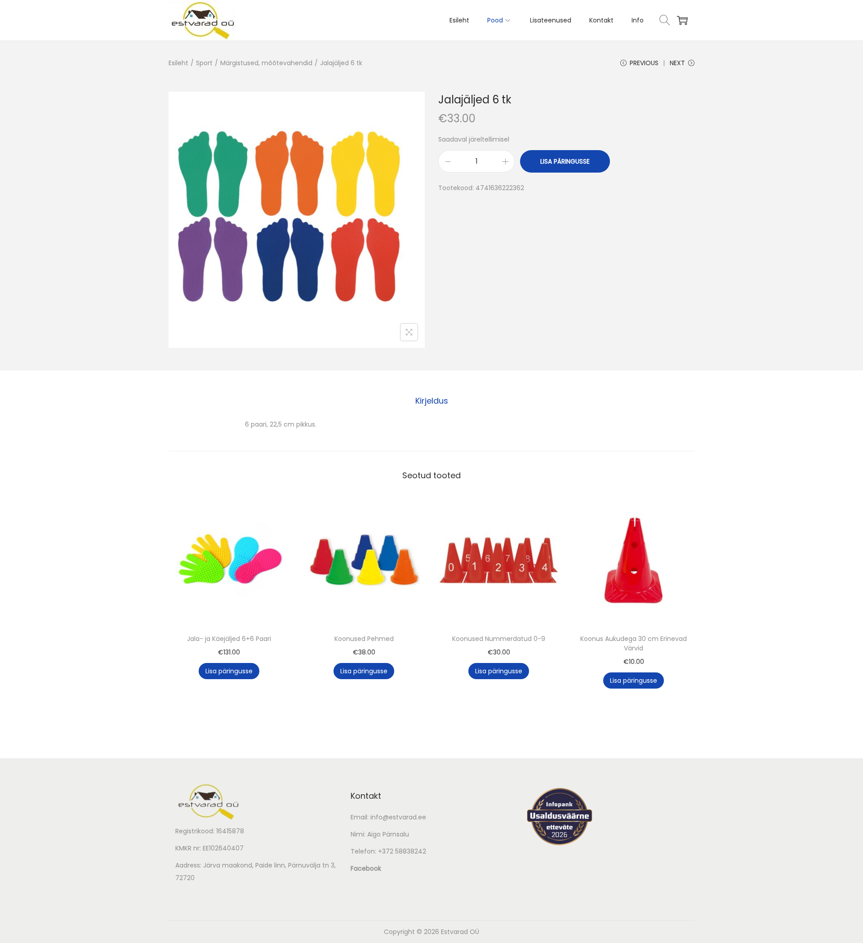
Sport (204, 62)
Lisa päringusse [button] (229, 671)
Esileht (178, 62)
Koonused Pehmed (364, 638)
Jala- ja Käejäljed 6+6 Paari (229, 638)
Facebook (366, 868)
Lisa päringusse (565, 161)
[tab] (431, 401)
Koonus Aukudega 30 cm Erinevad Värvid (633, 643)
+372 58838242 (402, 851)
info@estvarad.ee (398, 817)
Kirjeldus (431, 400)
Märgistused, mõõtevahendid (266, 62)
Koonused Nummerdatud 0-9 (498, 638)
